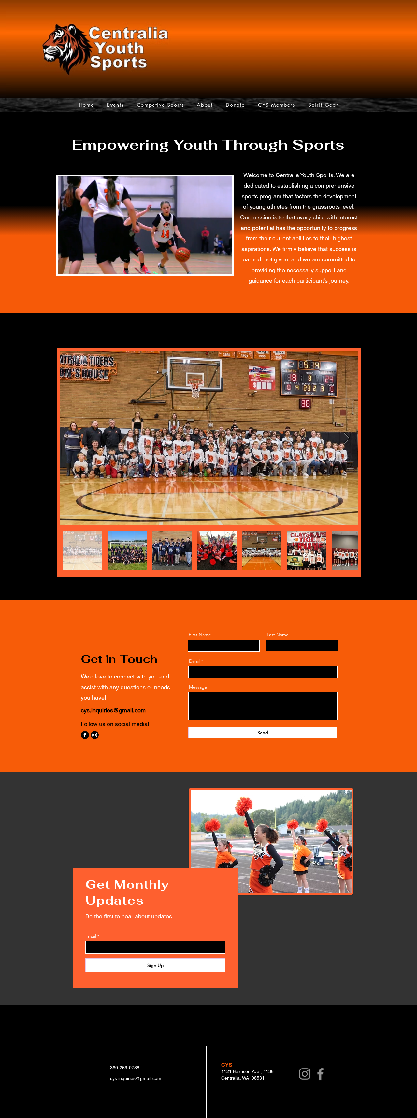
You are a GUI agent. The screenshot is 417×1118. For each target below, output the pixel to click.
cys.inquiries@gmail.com (113, 710)
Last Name (278, 634)
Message (198, 687)
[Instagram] (95, 735)
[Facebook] (85, 735)
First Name (200, 634)
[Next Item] (347, 438)
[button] (223, 267)
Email (194, 661)
